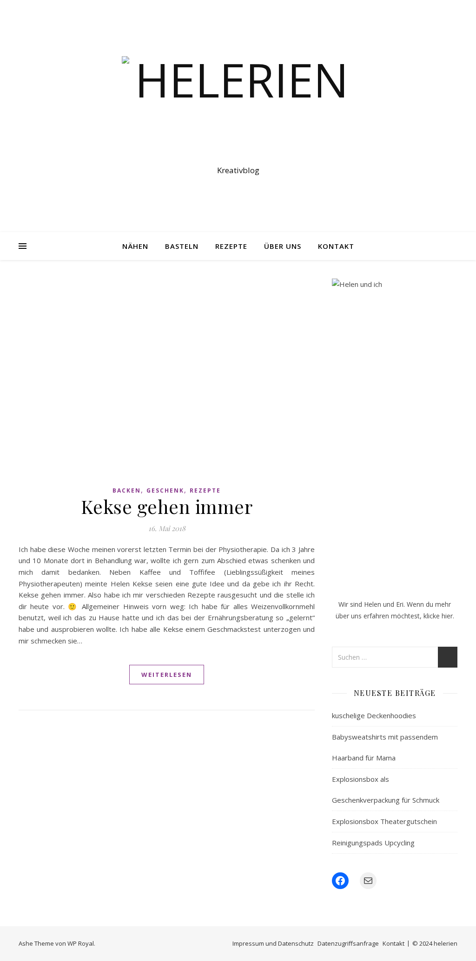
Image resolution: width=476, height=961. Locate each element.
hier (447, 615)
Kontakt (336, 246)
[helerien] (238, 107)
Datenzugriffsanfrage (348, 943)
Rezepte (231, 246)
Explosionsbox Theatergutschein (384, 821)
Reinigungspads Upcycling (373, 842)
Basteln (181, 246)
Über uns (282, 246)
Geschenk (165, 490)
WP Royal (80, 943)
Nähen (135, 246)
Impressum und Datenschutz (273, 943)
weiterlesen (166, 674)
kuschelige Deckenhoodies (374, 715)
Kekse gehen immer (167, 506)
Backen (126, 490)
